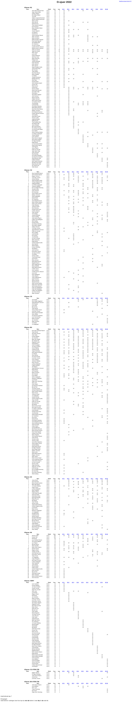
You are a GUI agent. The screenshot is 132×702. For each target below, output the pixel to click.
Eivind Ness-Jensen (36, 251)
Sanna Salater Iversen (37, 193)
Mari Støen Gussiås (36, 407)
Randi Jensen (35, 86)
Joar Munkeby (35, 103)
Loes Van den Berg (36, 317)
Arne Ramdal (35, 304)
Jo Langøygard (35, 324)
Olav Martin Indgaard (36, 94)
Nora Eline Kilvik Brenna (37, 109)
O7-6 (87, 9)
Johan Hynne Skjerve (36, 218)
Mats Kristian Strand (36, 100)
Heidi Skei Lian (35, 608)
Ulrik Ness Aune (35, 57)
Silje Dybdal (34, 625)
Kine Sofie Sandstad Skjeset (38, 330)
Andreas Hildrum (35, 13)
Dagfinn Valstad (35, 672)
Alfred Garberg (35, 245)
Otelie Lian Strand (36, 49)
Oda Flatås (34, 80)
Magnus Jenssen (35, 176)
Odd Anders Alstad (36, 116)
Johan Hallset (35, 71)
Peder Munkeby (35, 62)
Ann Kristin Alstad (36, 291)
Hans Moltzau (35, 244)
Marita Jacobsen (35, 38)
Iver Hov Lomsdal (36, 45)
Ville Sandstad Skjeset (37, 174)
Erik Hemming (35, 192)
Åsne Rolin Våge (35, 91)
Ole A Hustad (35, 374)
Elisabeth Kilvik (35, 513)
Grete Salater (35, 384)
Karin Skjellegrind (36, 274)
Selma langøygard (36, 196)
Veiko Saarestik (35, 563)
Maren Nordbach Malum (37, 28)
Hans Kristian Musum (36, 286)
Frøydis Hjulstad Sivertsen (38, 113)
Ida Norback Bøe (35, 123)
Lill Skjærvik (34, 32)
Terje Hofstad (35, 308)
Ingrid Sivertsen (35, 278)
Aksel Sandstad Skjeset (37, 173)
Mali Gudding (35, 221)
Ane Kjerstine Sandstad (37, 156)
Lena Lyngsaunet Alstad (37, 459)
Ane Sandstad (35, 371)
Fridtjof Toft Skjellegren (37, 290)
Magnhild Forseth (35, 342)
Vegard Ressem (35, 618)
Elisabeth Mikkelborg (36, 517)
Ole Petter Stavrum (36, 333)
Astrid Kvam (34, 87)
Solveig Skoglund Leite (37, 182)
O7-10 (106, 9)
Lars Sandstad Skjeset (37, 540)
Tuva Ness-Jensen (36, 228)
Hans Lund (34, 382)
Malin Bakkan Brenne (36, 107)
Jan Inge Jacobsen (36, 252)
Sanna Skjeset (35, 148)
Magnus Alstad (35, 491)
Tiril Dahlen (34, 29)
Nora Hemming (35, 208)
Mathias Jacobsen (36, 110)
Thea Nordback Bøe (36, 122)
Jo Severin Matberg (36, 486)
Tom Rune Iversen (36, 388)
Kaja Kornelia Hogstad (37, 145)
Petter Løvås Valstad (36, 203)
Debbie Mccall (35, 120)
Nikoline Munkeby (36, 649)
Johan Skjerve (35, 276)
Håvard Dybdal (35, 566)
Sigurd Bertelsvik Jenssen (37, 229)
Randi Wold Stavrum (36, 261)
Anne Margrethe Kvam (37, 200)
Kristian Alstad (35, 81)
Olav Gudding (35, 232)
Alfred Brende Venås (36, 158)
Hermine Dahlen (35, 88)
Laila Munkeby (35, 104)
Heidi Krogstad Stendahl (37, 312)
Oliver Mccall (35, 22)
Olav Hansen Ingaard (36, 139)
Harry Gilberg (35, 314)
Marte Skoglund (35, 434)
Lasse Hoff (34, 54)
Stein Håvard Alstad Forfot (38, 10)
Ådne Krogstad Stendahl (37, 654)
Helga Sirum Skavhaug (37, 284)
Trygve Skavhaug (36, 350)
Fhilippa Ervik (35, 59)
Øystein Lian (34, 610)
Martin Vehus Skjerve (36, 547)
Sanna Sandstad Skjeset (37, 35)
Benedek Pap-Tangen (36, 162)
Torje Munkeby (35, 647)
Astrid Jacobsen (35, 657)
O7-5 (82, 9)
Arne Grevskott (35, 481)
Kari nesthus (34, 235)
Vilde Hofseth (35, 167)
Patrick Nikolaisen (36, 55)
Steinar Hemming (35, 662)
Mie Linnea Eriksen (36, 126)
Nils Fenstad (34, 70)
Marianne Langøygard (36, 378)
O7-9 (101, 9)
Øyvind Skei (34, 306)
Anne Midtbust (35, 659)
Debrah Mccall (35, 23)
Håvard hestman (35, 281)
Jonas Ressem (35, 615)
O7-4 (78, 9)
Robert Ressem (35, 499)
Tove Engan (34, 299)
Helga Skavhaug (35, 465)
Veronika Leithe (35, 189)
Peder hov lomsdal (36, 149)
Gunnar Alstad (35, 663)
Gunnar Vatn (34, 84)
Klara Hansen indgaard (37, 138)
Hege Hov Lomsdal (36, 466)
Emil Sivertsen (35, 26)
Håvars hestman (35, 97)
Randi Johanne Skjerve (37, 202)
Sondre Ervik (35, 33)
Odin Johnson (35, 65)
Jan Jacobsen (35, 320)
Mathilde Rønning (36, 78)
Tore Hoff (34, 16)
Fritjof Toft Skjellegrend (37, 287)
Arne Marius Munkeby (37, 106)
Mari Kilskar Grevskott (37, 429)
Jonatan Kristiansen (36, 77)
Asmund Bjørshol (35, 427)
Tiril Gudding (34, 114)
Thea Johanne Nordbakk (37, 25)
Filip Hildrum (34, 93)
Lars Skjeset (34, 542)
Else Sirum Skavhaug (36, 472)
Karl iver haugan (35, 527)
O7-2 (68, 9)
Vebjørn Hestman (35, 99)
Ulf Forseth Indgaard (36, 541)
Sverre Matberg (35, 348)
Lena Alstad (34, 379)
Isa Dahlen (34, 75)
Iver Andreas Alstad (36, 101)
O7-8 (97, 9)
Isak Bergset (35, 666)
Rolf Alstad (34, 538)
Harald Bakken (35, 343)
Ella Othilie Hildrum (36, 15)
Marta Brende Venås (36, 164)
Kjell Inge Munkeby (36, 497)
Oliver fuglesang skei (36, 264)
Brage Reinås (35, 142)
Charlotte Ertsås (35, 349)
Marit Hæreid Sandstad (37, 161)
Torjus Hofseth (35, 212)
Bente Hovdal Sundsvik (37, 430)
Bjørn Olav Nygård (36, 339)
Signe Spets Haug (36, 151)
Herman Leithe (35, 463)
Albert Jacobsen (35, 36)
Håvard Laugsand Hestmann (38, 19)
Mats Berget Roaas (36, 449)
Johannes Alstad (35, 206)
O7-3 (73, 9)
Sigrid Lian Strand (36, 51)
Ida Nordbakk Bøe (36, 42)
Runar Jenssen (35, 260)
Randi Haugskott (35, 612)
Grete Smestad (35, 152)
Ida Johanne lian (35, 165)
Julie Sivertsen (35, 96)
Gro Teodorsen (35, 44)
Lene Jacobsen (35, 136)
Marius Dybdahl (35, 74)
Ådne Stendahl (35, 545)
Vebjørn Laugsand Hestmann (38, 18)
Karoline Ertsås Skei (36, 209)
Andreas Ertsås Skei (36, 433)
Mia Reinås (34, 404)
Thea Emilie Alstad (36, 68)
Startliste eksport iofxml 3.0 (125, 1)
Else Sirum (34, 417)
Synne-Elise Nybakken (37, 442)
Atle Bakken (34, 248)
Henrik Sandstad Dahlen (37, 132)
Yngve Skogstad (35, 558)
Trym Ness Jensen (36, 177)
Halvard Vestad (35, 516)
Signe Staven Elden (36, 12)
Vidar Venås (34, 335)
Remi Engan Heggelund (37, 301)
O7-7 (92, 9)
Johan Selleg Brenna (36, 277)
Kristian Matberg (35, 336)
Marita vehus (35, 452)
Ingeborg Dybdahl (36, 119)
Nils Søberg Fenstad (36, 127)
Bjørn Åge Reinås (36, 484)
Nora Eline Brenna (36, 72)
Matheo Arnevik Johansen (37, 48)
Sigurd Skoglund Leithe (37, 67)
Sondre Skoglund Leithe (37, 242)
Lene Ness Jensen (36, 311)
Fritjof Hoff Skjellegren (37, 289)
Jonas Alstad (35, 480)
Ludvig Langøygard (36, 363)
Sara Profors (34, 258)
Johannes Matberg (36, 186)
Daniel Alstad (35, 197)
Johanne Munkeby (36, 61)
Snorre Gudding (35, 216)
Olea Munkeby (35, 154)
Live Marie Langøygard (37, 133)
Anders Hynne (35, 426)
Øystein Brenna (35, 520)
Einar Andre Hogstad (36, 41)
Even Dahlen (35, 130)
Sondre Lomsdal (35, 397)
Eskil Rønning (35, 468)
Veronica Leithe (35, 117)
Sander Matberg (35, 135)
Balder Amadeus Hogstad (37, 39)
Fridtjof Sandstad (35, 159)
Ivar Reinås (34, 353)
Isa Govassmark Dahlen (37, 129)
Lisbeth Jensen (35, 268)
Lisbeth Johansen (36, 210)
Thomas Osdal (35, 255)
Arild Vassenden (35, 424)
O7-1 (63, 9)
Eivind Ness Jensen (36, 554)
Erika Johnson (35, 64)
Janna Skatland (35, 125)
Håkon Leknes (35, 20)
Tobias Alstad (35, 555)
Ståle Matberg (35, 523)
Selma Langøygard (36, 376)
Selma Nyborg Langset (37, 83)
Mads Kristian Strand (36, 457)
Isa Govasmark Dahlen (37, 143)
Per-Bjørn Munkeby (36, 447)
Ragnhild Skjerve (35, 263)
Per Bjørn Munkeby (36, 140)
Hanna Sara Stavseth (36, 90)
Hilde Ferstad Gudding (37, 283)
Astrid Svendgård (35, 345)
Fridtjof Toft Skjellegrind (37, 219)
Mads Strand (35, 52)
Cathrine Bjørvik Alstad (37, 665)
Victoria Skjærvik (35, 31)
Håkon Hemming (35, 58)
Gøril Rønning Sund (36, 553)
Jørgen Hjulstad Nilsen (37, 504)
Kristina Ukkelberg (36, 247)
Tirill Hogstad (35, 146)
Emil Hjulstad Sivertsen (37, 112)
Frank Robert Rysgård (37, 493)
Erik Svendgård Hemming (37, 187)
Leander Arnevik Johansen (38, 46)
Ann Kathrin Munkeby (36, 155)
